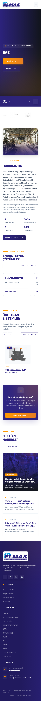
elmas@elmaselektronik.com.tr (20, 678)
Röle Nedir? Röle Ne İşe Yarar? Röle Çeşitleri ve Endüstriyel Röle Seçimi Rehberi (20, 526)
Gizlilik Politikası (24, 695)
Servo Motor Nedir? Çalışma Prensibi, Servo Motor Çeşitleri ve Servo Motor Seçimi (19, 503)
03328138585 (14, 671)
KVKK (12, 695)
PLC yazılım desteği (14, 278)
